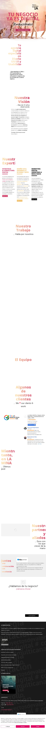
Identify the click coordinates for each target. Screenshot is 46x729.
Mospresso (10, 292)
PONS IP (27, 245)
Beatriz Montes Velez (32, 436)
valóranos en (31, 424)
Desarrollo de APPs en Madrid (7, 652)
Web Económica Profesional (7, 667)
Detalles (9, 240)
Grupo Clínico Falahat (10, 318)
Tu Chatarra (27, 267)
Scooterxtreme (10, 306)
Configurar (8, 726)
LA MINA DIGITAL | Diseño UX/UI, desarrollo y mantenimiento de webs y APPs (36, 417)
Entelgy (27, 257)
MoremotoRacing (27, 279)
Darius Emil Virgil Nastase (33, 427)
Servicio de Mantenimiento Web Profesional (10, 665)
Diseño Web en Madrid (5, 660)
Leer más (21, 515)
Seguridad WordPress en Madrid (7, 657)
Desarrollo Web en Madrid (6, 662)
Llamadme (31, 615)
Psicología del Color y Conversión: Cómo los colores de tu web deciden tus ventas (38, 464)
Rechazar (23, 726)
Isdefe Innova (27, 306)
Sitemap (2, 670)
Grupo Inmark (9, 257)
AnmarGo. (27, 293)
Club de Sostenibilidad (9, 277)
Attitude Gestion (9, 244)
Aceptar (37, 726)
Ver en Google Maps (38, 700)
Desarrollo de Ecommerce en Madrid (8, 654)
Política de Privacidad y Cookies (20, 722)
